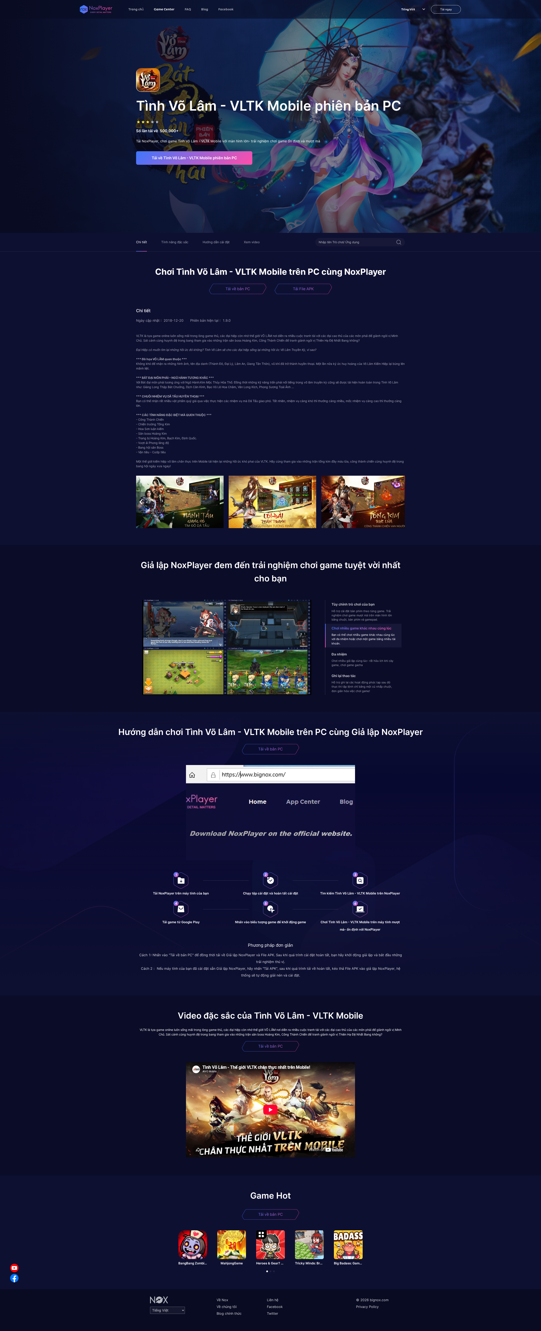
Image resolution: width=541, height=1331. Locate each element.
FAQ (188, 9)
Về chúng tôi (227, 1307)
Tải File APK (303, 289)
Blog (204, 9)
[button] (270, 470)
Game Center (164, 9)
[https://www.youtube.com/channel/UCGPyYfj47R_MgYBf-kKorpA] (14, 1268)
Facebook (226, 9)
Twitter (272, 1313)
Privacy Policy (367, 1307)
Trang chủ (136, 9)
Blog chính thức (229, 1313)
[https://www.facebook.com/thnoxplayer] (14, 1278)
